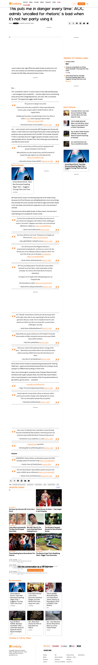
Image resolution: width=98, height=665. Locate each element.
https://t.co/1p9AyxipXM (46, 472)
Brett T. (11, 23)
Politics (25, 2)
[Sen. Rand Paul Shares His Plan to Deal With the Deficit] (35, 615)
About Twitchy (58, 657)
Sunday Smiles (70, 61)
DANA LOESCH (30, 484)
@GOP (28, 119)
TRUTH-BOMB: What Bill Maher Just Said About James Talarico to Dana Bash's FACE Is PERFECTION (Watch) (53, 599)
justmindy (15, 192)
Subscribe (81, 3)
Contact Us (69, 662)
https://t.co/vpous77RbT (35, 121)
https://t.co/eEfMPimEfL (43, 226)
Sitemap (68, 659)
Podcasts (48, 2)
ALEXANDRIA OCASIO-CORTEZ (19, 484)
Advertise (57, 659)
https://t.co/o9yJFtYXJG (40, 237)
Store (54, 2)
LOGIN (74, 3)
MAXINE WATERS (51, 484)
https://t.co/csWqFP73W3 (35, 157)
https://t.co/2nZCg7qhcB (44, 283)
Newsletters (81, 655)
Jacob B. (30, 630)
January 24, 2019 (46, 476)
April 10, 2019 (47, 125)
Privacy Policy (70, 655)
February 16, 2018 (47, 161)
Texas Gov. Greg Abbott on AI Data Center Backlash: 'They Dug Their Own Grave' (77, 68)
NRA (58, 484)
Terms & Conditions (60, 662)
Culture (36, 2)
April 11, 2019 (48, 241)
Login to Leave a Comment (35, 570)
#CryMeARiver (46, 254)
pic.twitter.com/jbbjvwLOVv (35, 384)
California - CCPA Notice (71, 657)
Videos (42, 2)
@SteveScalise (32, 444)
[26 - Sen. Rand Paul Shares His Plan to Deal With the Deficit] (66, 144)
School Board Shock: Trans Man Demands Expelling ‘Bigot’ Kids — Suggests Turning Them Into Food (76, 77)
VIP (55, 655)
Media (30, 2)
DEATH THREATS (38, 484)
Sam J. (48, 607)
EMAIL (45, 484)
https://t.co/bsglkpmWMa (35, 257)
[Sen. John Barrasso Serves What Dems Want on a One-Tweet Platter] (53, 615)
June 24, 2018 (46, 464)
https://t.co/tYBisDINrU (47, 461)
